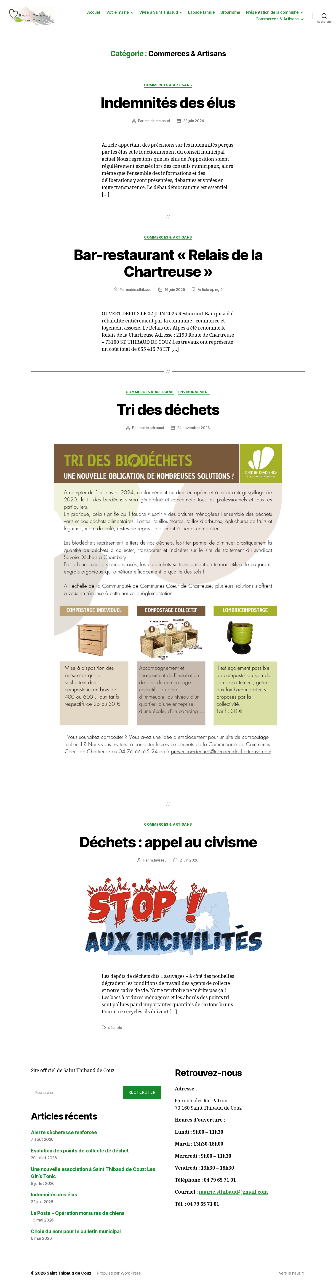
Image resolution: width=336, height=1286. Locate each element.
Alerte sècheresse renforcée (64, 1132)
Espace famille (201, 12)
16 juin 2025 (175, 289)
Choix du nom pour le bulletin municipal (76, 1231)
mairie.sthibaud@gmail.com (233, 1192)
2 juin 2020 (189, 860)
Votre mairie (117, 12)
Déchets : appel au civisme (168, 842)
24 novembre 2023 (193, 427)
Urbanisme (230, 12)
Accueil (94, 12)
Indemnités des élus (168, 102)
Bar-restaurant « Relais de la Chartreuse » (168, 263)
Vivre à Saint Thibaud (158, 12)
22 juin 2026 (193, 120)
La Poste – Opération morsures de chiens (77, 1213)
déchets (115, 1027)
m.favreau (158, 860)
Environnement (194, 392)
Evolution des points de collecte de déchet (80, 1151)
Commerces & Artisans (277, 18)
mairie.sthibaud (157, 120)
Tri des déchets (168, 409)
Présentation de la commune (272, 12)
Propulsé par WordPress (119, 1273)
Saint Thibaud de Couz (69, 1273)
